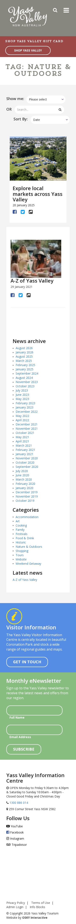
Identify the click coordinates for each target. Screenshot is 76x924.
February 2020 (25, 484)
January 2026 (24, 352)
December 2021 (27, 424)
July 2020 (22, 471)
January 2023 (24, 407)
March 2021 (24, 445)
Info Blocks (37, 907)
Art (18, 521)
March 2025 (24, 361)
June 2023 (22, 395)
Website (21, 559)
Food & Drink (25, 538)
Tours (20, 555)
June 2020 (22, 475)
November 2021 (27, 428)
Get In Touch (27, 661)
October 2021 (25, 433)
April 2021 (22, 441)
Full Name (17, 717)
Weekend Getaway (28, 564)
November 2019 (27, 496)
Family (20, 530)
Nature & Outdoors (29, 547)
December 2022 (27, 412)
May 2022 (22, 416)
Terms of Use (40, 903)
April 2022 (22, 420)
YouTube (16, 826)
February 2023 (25, 403)
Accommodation (27, 517)
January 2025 (24, 369)
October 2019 (25, 501)
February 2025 (25, 365)
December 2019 (27, 492)
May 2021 (22, 437)
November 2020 (27, 458)
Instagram (16, 838)
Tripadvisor (19, 845)
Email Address (20, 737)
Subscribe (23, 749)
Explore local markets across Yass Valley (37, 194)
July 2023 (22, 390)
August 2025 (24, 356)
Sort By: (21, 118)
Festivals (21, 534)
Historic (21, 542)
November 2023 (27, 382)
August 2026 (24, 348)
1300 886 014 (18, 803)
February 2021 (25, 450)
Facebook (16, 832)
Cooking (21, 525)
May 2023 (22, 399)
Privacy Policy (15, 903)
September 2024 (27, 373)
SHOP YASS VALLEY (28, 50)
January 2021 (24, 454)
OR (9, 109)
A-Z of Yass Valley (32, 280)
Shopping (22, 551)
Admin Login (14, 907)
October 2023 (25, 386)
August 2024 (24, 378)
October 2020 (25, 462)
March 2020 (24, 479)
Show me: (15, 98)
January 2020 (24, 488)
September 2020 (27, 467)
